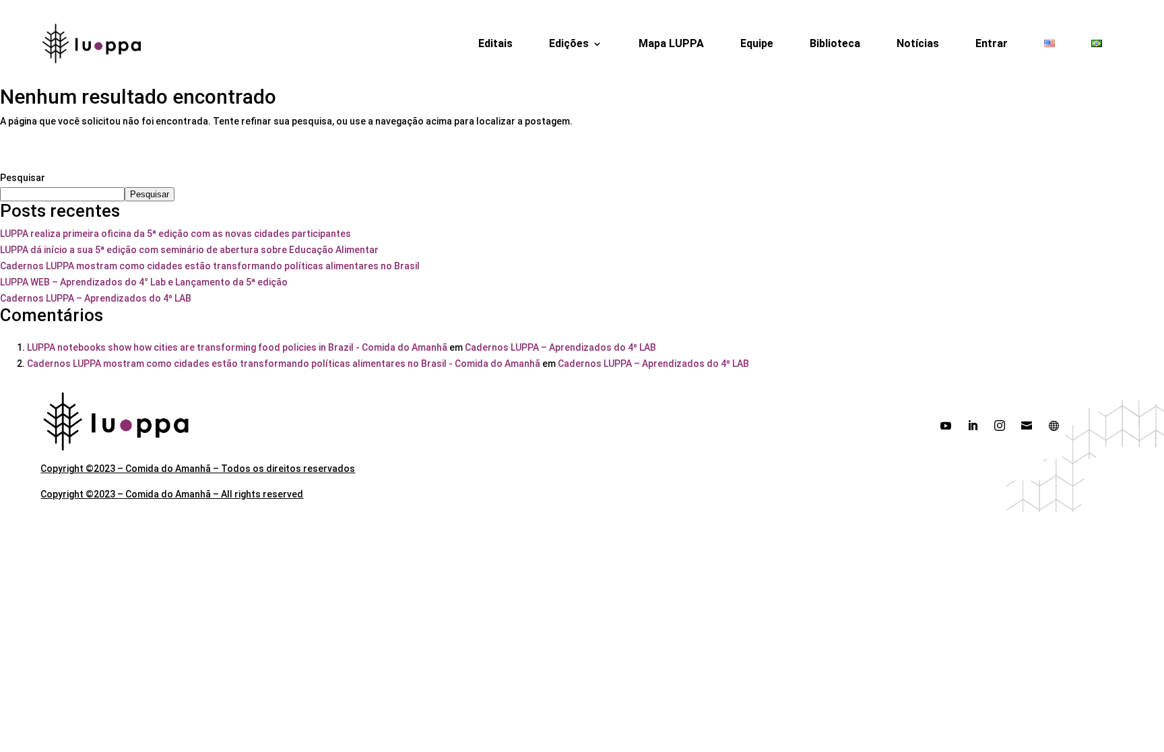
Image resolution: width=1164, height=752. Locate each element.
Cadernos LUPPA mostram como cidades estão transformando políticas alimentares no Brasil (210, 266)
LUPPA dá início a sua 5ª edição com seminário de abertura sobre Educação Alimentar (189, 249)
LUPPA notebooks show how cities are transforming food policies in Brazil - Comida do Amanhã (237, 347)
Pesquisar (22, 177)
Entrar (991, 43)
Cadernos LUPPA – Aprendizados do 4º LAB (95, 298)
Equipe (756, 43)
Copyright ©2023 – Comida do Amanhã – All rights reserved (171, 494)
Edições (569, 43)
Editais (495, 43)
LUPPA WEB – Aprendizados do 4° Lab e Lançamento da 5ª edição (144, 282)
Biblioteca (835, 43)
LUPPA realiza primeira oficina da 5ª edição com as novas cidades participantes (175, 233)
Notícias (918, 43)
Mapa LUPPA (671, 43)
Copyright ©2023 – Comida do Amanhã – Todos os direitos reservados (197, 468)
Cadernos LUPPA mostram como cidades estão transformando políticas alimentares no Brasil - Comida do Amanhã (283, 363)
